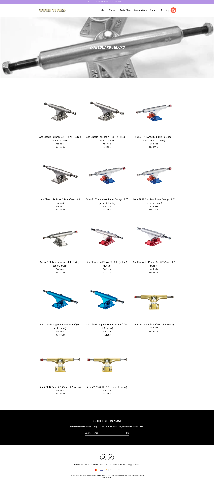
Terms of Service (119, 465)
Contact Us (78, 465)
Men (103, 10)
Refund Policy (105, 465)
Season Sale (140, 10)
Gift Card (94, 465)
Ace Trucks (60, 144)
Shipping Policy (134, 465)
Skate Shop (125, 10)
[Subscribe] (127, 433)
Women (112, 10)
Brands (153, 10)
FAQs (87, 465)
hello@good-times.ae (138, 475)
